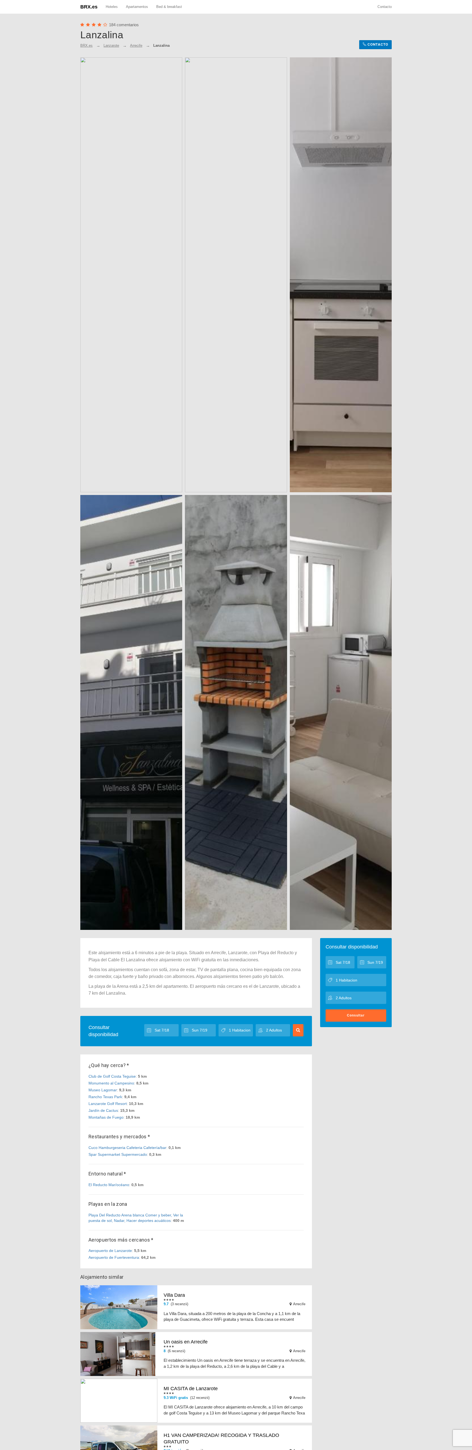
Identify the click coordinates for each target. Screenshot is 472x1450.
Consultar (356, 1015)
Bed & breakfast (169, 7)
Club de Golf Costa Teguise (112, 1076)
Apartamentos (137, 7)
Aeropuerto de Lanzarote (110, 1250)
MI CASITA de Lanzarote (191, 1388)
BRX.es (89, 7)
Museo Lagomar (102, 1090)
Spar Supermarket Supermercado (117, 1154)
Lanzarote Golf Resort (107, 1103)
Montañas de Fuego (105, 1117)
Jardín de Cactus (103, 1110)
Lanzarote (111, 45)
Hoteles (112, 7)
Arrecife (136, 45)
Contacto (384, 7)
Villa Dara (174, 1295)
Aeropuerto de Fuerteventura (113, 1257)
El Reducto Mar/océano (108, 1185)
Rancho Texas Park (105, 1097)
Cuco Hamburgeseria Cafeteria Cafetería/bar (127, 1147)
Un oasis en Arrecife (186, 1342)
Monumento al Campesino (111, 1083)
